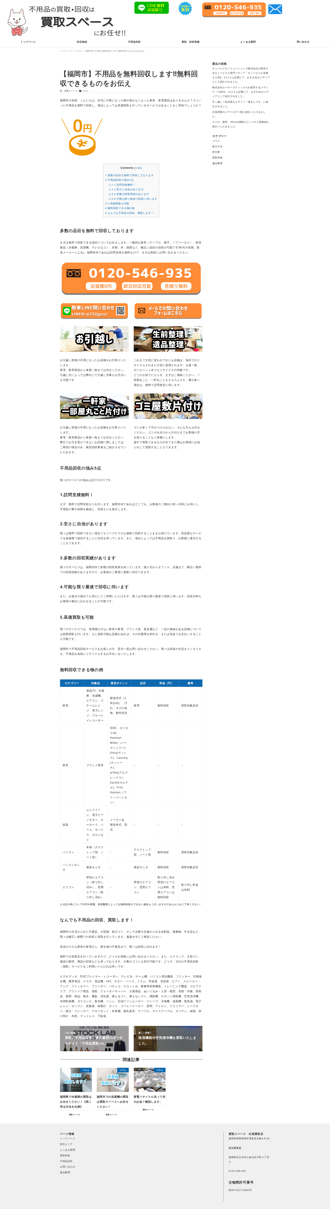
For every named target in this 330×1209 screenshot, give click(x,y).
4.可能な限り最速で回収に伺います (133, 198)
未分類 (216, 152)
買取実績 (217, 157)
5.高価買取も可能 (117, 203)
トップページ (67, 1138)
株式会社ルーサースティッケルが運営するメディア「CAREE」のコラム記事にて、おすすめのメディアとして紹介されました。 (240, 92)
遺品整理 (217, 163)
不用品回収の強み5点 (119, 180)
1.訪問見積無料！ (122, 184)
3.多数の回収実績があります (129, 194)
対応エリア (66, 1144)
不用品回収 (66, 1161)
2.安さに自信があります (126, 189)
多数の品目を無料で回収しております (129, 175)
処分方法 (217, 146)
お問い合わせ (67, 1166)
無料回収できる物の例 (120, 208)
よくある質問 (67, 1149)
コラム (85, 90)
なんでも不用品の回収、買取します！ (129, 213)
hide (138, 167)
